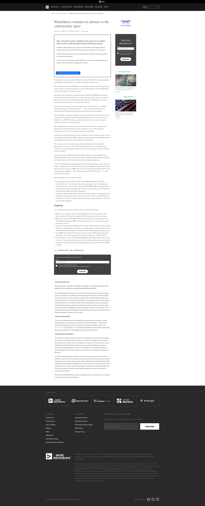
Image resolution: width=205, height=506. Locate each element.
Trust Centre (50, 421)
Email (57, 260)
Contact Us (50, 418)
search (157, 7)
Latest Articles (66, 7)
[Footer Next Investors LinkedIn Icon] (157, 499)
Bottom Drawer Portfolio (55, 442)
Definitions (50, 435)
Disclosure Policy (59, 327)
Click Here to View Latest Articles (68, 73)
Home (52, 13)
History (48, 428)
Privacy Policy (80, 432)
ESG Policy (79, 428)
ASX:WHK (93, 80)
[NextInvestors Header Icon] (102, 1)
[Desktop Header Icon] (48, 7)
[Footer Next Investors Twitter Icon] (153, 499)
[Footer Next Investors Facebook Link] (148, 499)
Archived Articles (61, 13)
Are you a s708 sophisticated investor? (124, 51)
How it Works (50, 425)
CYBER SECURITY (63, 250)
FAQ (47, 432)
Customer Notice (81, 418)
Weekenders (78, 7)
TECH (71, 250)
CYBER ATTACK (79, 250)
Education (98, 7)
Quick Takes (89, 7)
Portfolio (54, 7)
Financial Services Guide (83, 425)
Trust (106, 7)
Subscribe (82, 271)
